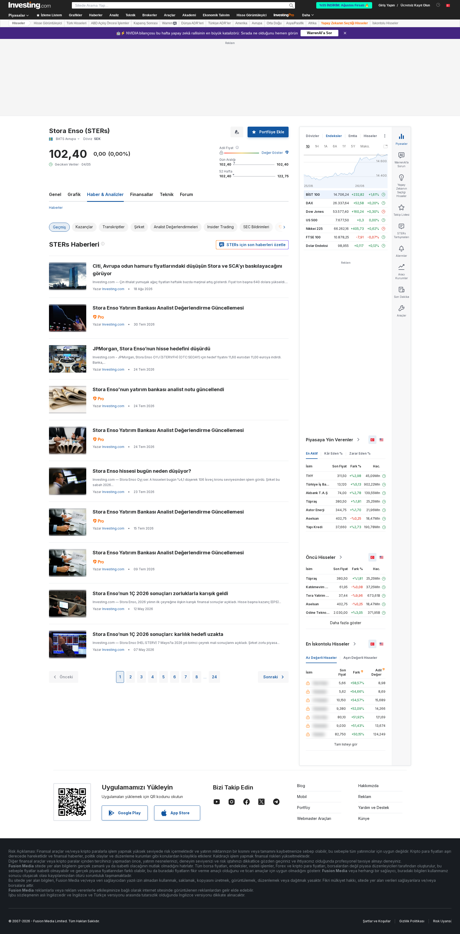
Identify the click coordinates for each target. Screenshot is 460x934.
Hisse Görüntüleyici (251, 15)
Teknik (167, 194)
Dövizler (312, 136)
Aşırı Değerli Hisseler (360, 658)
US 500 (311, 220)
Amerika (241, 23)
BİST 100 (313, 195)
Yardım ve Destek (373, 807)
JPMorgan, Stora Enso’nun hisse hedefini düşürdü (151, 348)
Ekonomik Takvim (216, 15)
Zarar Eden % (360, 453)
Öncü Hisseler (321, 557)
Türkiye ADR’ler (219, 23)
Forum (186, 194)
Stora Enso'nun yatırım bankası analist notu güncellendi (158, 389)
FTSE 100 (313, 237)
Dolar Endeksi (317, 246)
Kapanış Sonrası (146, 23)
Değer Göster (272, 153)
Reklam (364, 796)
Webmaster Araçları (314, 818)
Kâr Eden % (333, 453)
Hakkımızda (368, 785)
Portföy (303, 807)
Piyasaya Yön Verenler (329, 439)
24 (214, 677)
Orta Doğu (274, 23)
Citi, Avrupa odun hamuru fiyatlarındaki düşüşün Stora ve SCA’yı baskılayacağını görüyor (187, 269)
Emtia (352, 136)
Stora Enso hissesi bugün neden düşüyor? (142, 471)
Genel (55, 194)
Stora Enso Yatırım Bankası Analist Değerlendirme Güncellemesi (168, 308)
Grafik (74, 194)
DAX (309, 203)
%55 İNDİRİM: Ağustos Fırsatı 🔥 (344, 5)
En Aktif (312, 453)
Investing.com (113, 289)
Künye (363, 818)
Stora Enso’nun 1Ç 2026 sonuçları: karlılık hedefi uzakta (158, 634)
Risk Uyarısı (442, 921)
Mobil (302, 796)
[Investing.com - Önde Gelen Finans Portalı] (30, 5)
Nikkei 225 (314, 229)
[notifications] (438, 4)
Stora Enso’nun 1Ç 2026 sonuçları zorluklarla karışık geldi (160, 593)
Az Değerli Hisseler (321, 658)
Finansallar (141, 194)
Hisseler (18, 23)
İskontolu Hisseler (385, 23)
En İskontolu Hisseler (328, 644)
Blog (301, 785)
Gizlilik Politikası (411, 921)
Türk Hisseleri (77, 23)
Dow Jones (315, 212)
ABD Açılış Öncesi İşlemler (110, 23)
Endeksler (334, 136)
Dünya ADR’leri (192, 23)
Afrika (312, 23)
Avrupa (257, 23)
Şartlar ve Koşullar (377, 921)
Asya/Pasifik (295, 23)
